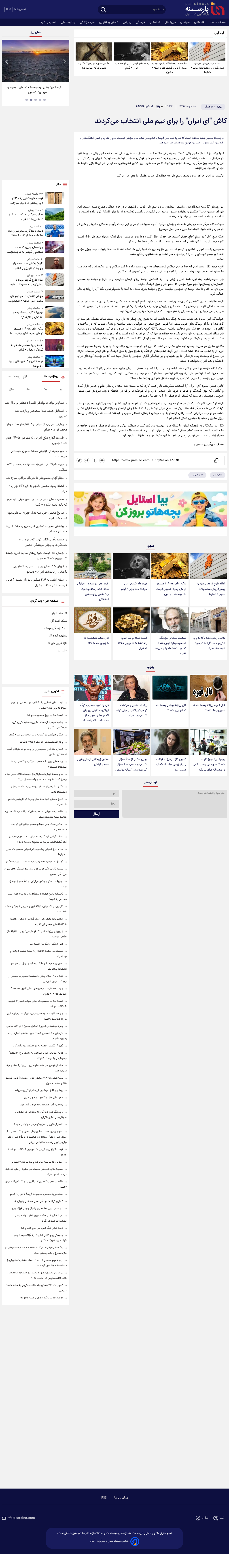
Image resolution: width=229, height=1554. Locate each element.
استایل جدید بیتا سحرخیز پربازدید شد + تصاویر (37, 1162)
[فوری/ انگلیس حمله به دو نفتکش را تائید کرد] (55, 313)
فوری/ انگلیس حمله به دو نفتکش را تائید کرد (28, 315)
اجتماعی (155, 22)
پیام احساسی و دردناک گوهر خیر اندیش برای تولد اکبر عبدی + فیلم (131, 710)
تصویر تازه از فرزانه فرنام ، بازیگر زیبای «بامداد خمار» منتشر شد (171, 764)
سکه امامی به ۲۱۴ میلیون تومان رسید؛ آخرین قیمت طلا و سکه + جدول (169, 68)
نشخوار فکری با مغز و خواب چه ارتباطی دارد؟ (38, 1124)
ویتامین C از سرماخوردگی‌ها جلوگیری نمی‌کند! (38, 1090)
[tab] (44, 100)
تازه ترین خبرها (57, 643)
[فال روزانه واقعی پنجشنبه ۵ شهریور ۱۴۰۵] (169, 688)
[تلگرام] (86, 460)
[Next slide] (64, 61)
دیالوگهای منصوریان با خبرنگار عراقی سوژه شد (35, 478)
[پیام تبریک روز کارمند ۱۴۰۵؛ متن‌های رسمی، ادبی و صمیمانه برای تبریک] (208, 742)
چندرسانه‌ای (68, 22)
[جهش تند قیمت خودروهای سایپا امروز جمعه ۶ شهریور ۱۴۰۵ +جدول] (55, 296)
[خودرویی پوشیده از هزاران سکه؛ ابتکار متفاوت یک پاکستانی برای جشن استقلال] (92, 566)
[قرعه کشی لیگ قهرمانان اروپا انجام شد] (55, 362)
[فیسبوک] (94, 460)
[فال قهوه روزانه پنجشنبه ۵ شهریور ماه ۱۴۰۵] (208, 688)
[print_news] (102, 460)
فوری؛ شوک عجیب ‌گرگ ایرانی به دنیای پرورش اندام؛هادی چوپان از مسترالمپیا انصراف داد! (94, 713)
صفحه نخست (218, 22)
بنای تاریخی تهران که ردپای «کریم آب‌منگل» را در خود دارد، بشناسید (209, 643)
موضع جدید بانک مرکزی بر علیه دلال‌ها (41, 1298)
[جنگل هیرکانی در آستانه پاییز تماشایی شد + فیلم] (55, 215)
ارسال (96, 814)
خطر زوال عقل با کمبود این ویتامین (43, 1098)
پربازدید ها (51, 376)
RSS (8, 9)
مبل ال (62, 650)
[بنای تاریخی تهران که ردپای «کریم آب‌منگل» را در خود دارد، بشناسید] (208, 620)
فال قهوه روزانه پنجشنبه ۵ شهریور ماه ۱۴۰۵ (209, 708)
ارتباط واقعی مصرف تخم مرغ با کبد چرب (41, 1105)
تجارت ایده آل (58, 635)
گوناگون (219, 33)
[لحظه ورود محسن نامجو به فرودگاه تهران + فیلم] (55, 345)
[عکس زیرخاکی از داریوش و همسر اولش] (92, 742)
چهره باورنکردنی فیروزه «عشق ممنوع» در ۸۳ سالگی (34, 1026)
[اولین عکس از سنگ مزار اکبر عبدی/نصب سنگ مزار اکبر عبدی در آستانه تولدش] (131, 742)
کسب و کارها (48, 22)
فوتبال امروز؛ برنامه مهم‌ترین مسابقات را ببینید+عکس (34, 862)
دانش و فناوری (109, 22)
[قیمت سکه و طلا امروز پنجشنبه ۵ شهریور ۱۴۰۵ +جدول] (131, 620)
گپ (222, 1518)
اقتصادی (200, 22)
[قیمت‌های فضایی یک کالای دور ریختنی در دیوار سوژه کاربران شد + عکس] (55, 199)
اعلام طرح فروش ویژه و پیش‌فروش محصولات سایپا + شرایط (207, 68)
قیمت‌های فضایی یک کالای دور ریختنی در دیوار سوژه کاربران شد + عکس (27, 201)
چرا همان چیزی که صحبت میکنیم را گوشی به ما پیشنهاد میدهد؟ (25, 249)
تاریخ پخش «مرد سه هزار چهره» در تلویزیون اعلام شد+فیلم (28, 266)
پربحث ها (14, 376)
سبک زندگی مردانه (55, 628)
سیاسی (185, 22)
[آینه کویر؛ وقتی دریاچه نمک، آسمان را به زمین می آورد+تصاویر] (35, 61)
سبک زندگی (87, 22)
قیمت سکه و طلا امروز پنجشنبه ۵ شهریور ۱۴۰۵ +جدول (132, 643)
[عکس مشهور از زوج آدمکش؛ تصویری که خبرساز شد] (94, 51)
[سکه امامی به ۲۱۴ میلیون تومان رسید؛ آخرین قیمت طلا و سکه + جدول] (169, 51)
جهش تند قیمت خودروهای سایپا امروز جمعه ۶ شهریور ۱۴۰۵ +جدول (26, 298)
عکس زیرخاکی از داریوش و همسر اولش (93, 762)
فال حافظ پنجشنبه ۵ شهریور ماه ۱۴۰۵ (96, 641)
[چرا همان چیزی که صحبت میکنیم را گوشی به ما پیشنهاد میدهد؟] (55, 247)
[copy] (216, 460)
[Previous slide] (6, 61)
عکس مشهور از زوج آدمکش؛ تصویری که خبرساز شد (94, 66)
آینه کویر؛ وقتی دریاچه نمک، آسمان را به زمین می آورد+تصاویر (34, 90)
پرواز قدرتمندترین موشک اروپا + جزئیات (41, 742)
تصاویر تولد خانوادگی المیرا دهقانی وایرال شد (34, 403)
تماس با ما (20, 9)
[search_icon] (103, 10)
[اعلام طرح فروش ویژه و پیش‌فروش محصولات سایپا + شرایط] (207, 51)
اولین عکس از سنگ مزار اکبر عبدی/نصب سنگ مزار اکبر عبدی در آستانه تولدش (131, 764)
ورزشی (127, 22)
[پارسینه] (202, 10)
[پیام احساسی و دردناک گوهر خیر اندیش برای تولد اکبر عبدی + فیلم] (131, 688)
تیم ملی (217, 475)
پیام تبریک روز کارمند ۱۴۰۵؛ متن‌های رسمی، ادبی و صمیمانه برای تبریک (209, 764)
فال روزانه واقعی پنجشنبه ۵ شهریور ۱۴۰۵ (171, 708)
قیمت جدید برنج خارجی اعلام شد (45, 715)
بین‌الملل (171, 22)
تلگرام (205, 1518)
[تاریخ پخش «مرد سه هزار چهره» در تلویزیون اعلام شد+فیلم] (55, 264)
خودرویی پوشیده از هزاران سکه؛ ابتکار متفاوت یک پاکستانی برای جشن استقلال (93, 592)
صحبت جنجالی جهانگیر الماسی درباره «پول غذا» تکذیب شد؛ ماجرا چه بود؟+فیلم (170, 646)
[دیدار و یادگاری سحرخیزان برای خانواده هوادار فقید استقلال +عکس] (55, 231)
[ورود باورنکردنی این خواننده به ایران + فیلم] (132, 51)
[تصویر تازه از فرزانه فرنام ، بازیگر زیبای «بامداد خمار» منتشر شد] (169, 742)
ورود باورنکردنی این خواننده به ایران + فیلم (131, 66)
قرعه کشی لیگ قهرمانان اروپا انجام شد (26, 364)
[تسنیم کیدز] (150, 510)
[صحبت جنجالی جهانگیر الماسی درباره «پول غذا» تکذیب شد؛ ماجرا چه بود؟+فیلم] (169, 620)
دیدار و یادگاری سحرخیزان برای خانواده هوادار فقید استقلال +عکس (25, 233)
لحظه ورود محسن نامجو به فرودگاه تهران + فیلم (27, 347)
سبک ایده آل (59, 621)
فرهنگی (141, 22)
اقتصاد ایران (59, 613)
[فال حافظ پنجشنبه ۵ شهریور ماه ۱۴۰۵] (92, 620)
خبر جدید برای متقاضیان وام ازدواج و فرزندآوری (37, 1208)
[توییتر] (79, 460)
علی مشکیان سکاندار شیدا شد (46, 944)
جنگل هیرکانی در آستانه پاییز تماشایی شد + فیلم (26, 217)
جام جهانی (197, 475)
